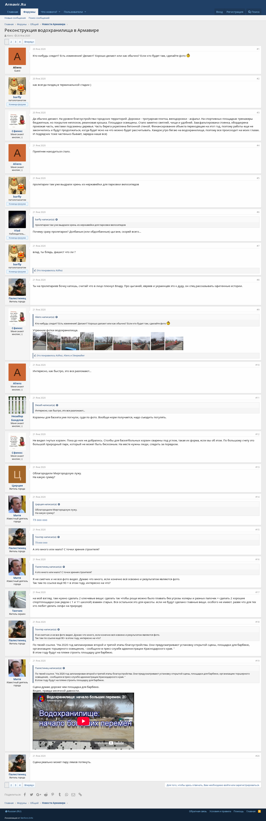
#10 (257, 364)
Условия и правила (220, 811)
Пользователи (73, 12)
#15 (257, 529)
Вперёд (28, 41)
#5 (258, 178)
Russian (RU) (14, 811)
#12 (257, 434)
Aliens (17, 164)
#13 (257, 467)
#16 (257, 559)
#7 (258, 245)
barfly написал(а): (45, 219)
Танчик (17, 610)
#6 (258, 212)
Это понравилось (50, 270)
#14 (257, 496)
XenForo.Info (27, 817)
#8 (258, 279)
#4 (258, 145)
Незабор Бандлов (17, 418)
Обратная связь (198, 811)
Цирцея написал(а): (46, 504)
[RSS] (259, 811)
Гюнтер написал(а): (46, 537)
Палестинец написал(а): (48, 566)
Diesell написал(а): (45, 405)
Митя (17, 515)
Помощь (239, 811)
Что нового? (49, 12)
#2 (258, 78)
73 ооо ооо (40, 520)
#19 (257, 660)
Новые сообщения (15, 18)
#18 (257, 621)
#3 (258, 112)
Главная (12, 12)
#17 (257, 592)
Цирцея (17, 485)
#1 (258, 49)
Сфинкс (17, 131)
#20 (257, 755)
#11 (257, 397)
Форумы (29, 12)
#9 (258, 309)
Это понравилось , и (61, 355)
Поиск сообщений (39, 18)
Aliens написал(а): (45, 317)
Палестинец (17, 298)
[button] (59, 11)
